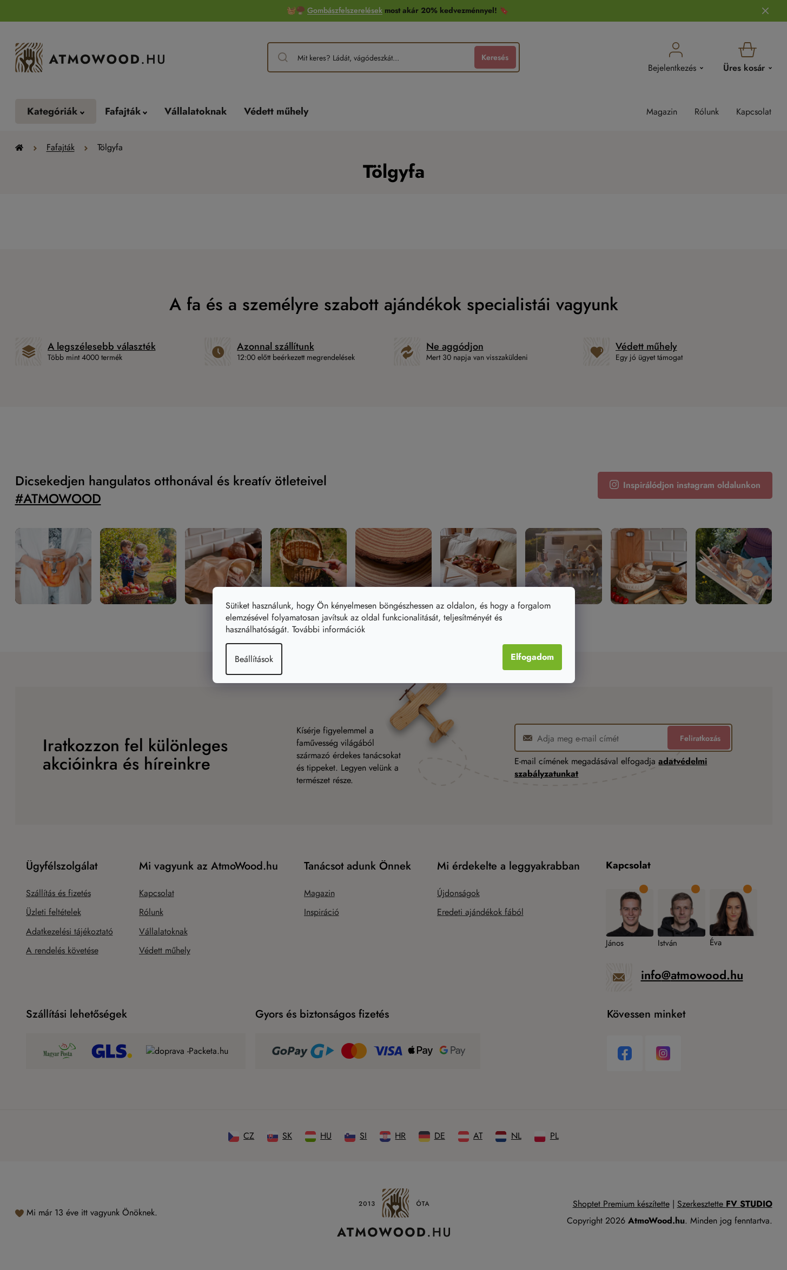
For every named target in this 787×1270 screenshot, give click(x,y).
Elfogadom (532, 657)
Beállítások (254, 659)
